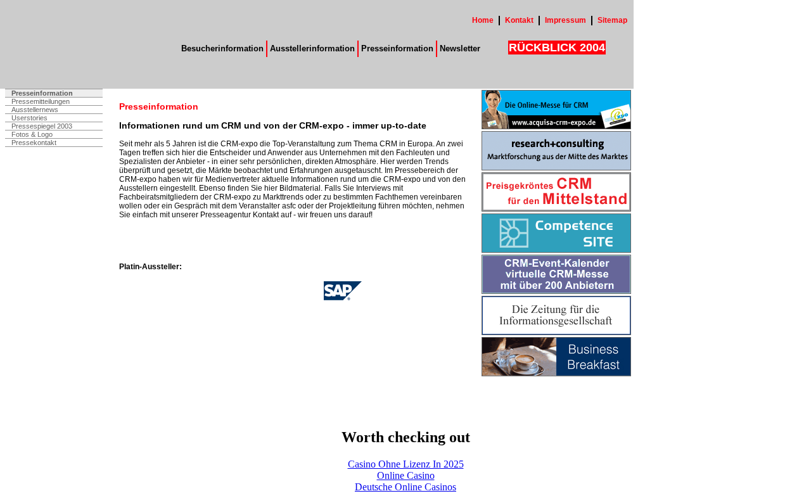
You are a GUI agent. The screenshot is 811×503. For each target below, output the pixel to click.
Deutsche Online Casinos (405, 486)
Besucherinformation (222, 48)
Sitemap (612, 20)
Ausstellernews (34, 109)
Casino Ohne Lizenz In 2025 (406, 464)
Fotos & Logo (32, 134)
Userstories (29, 118)
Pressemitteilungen (40, 101)
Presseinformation (397, 48)
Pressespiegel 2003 (41, 126)
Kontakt (519, 20)
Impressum (565, 20)
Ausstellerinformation (312, 48)
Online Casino (406, 475)
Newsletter (460, 48)
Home (483, 20)
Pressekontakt (33, 142)
